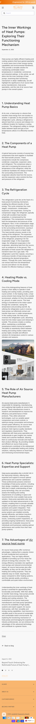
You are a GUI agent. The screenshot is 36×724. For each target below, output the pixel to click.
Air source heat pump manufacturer (15, 403)
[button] (33, 8)
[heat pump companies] (18, 360)
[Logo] (18, 8)
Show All (5, 676)
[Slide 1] (2, 670)
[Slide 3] (8, 670)
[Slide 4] (12, 670)
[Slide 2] (5, 670)
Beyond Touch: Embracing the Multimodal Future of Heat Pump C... (16, 663)
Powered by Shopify (23, 714)
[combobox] (18, 13)
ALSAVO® (14, 714)
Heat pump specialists (10, 473)
